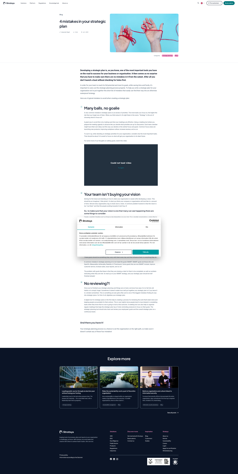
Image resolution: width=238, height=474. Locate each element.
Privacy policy (64, 455)
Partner (165, 438)
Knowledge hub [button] (54, 3)
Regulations (113, 448)
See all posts (171, 413)
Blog (176, 55)
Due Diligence (114, 441)
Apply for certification (169, 448)
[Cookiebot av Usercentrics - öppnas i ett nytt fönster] (151, 220)
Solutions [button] (23, 3)
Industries (113, 451)
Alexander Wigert (65, 32)
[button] (202, 3)
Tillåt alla (145, 252)
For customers (214, 3)
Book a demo (229, 3)
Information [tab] (119, 227)
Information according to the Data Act (71, 457)
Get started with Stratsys (135, 436)
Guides (147, 441)
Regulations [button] (42, 3)
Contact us (130, 441)
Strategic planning (167, 55)
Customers (148, 438)
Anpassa (117, 252)
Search (198, 3)
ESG (111, 438)
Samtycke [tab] (91, 227)
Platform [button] (32, 3)
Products (113, 446)
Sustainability (167, 441)
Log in (164, 446)
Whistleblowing (167, 451)
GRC (111, 436)
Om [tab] (147, 227)
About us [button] (65, 3)
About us (165, 436)
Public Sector (114, 443)
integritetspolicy (97, 245)
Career (165, 443)
